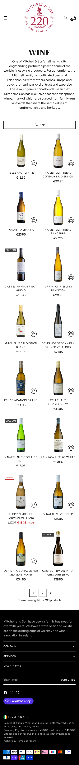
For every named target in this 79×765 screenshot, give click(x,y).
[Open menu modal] (5, 18)
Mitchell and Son (34, 722)
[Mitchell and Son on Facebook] (5, 693)
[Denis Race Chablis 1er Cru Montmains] (20, 548)
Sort (42, 125)
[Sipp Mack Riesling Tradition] (58, 264)
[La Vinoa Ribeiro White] (58, 435)
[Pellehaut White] (20, 150)
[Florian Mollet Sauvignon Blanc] (20, 491)
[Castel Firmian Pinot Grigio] (20, 264)
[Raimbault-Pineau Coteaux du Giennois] (58, 150)
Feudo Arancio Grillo (20, 400)
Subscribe (68, 679)
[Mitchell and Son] (39, 18)
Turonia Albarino (21, 229)
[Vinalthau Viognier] (58, 491)
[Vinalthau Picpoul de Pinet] (20, 435)
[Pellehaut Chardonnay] (58, 378)
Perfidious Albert (26, 740)
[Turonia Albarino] (20, 207)
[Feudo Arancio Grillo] (20, 378)
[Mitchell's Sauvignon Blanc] (20, 321)
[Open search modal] (65, 18)
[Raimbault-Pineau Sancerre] (58, 207)
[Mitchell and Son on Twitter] (18, 693)
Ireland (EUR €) (16, 717)
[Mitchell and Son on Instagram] (12, 693)
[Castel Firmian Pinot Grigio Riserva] (58, 548)
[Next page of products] (50, 593)
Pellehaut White (21, 172)
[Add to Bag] (33, 163)
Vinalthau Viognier (58, 514)
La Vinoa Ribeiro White (58, 457)
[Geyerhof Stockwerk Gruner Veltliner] (58, 321)
